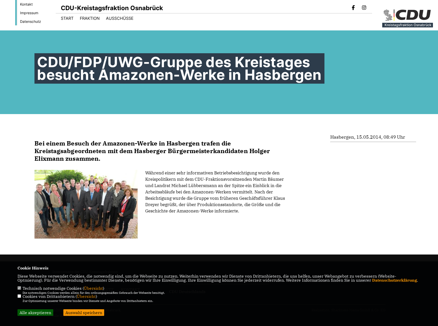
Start (67, 18)
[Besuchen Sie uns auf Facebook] (354, 8)
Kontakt (26, 4)
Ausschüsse (120, 18)
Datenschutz (30, 21)
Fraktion (90, 18)
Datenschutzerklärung (394, 280)
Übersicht (93, 288)
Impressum (29, 13)
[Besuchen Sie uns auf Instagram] (364, 8)
